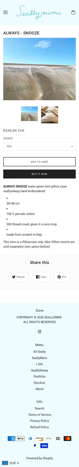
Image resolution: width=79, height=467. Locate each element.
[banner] (39, 12)
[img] (39, 331)
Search (39, 408)
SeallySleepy (39, 370)
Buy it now (40, 173)
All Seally (39, 352)
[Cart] (74, 12)
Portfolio (40, 376)
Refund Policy (39, 427)
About (39, 389)
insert (8, 138)
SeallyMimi (39, 358)
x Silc (39, 364)
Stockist (39, 383)
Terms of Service (39, 415)
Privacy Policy (39, 421)
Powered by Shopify (39, 458)
